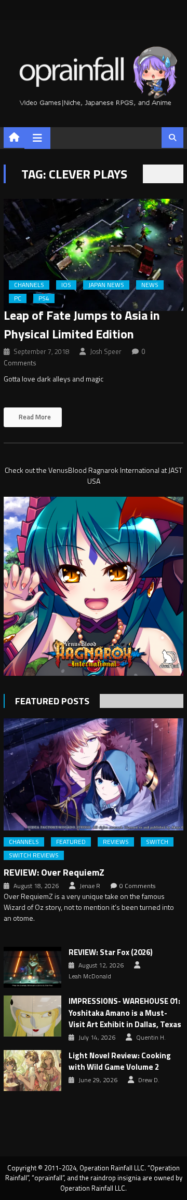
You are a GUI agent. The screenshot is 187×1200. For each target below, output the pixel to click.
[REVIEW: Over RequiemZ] (93, 774)
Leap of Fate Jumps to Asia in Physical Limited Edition (82, 324)
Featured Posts (52, 701)
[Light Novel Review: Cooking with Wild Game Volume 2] (32, 1070)
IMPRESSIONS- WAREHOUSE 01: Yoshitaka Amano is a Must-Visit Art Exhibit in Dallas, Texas (125, 1013)
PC (17, 298)
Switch (157, 842)
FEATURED (71, 842)
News (149, 285)
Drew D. (148, 1080)
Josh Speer (106, 351)
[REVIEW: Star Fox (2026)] (32, 967)
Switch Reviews (34, 855)
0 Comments (137, 886)
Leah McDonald (90, 976)
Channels (29, 285)
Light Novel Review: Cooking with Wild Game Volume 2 (120, 1061)
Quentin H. (151, 1037)
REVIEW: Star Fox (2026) (111, 952)
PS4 (43, 298)
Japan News (106, 285)
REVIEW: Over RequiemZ (54, 872)
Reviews (116, 842)
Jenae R (89, 886)
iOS (66, 285)
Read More (34, 417)
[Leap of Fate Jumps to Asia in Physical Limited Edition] (93, 255)
